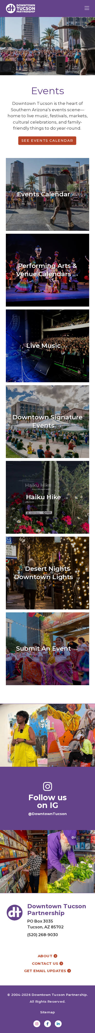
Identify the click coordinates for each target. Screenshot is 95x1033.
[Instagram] (36, 1023)
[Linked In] (58, 1023)
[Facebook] (47, 1023)
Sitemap (47, 1012)
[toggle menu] (87, 8)
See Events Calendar (47, 140)
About (45, 956)
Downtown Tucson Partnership (59, 995)
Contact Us (45, 963)
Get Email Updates (45, 970)
